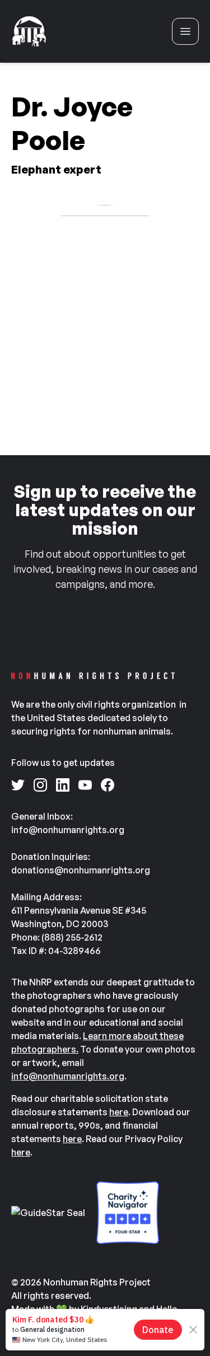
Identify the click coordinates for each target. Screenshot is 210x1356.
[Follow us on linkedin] (62, 785)
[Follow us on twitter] (18, 785)
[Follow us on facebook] (107, 785)
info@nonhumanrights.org (67, 1076)
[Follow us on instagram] (40, 785)
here (118, 1111)
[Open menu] (185, 31)
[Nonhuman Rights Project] (29, 31)
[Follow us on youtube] (85, 785)
